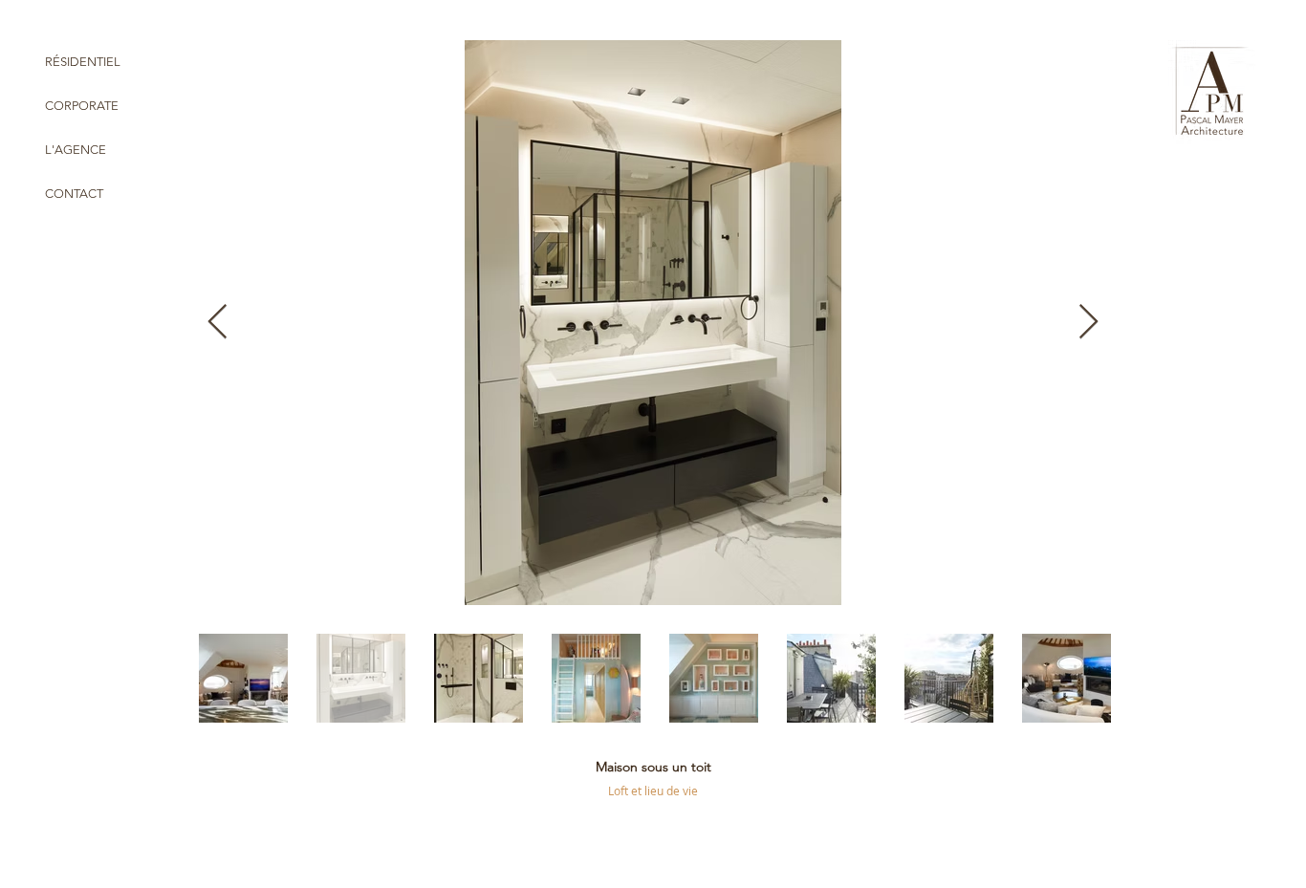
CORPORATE (82, 105)
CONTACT (74, 193)
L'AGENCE (75, 149)
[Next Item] (1088, 322)
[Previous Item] (218, 322)
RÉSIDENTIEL (82, 61)
